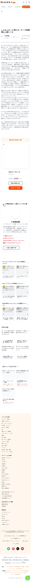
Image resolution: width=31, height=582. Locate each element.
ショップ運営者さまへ (22, 535)
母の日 (3, 516)
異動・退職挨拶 (5, 488)
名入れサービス (5, 480)
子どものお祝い (5, 474)
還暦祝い (4, 470)
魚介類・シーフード (6, 425)
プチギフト (4, 461)
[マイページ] (26, 2)
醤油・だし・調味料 (6, 431)
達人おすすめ (26, 6)
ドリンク (4, 447)
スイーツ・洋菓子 (6, 419)
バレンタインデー (6, 512)
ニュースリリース (12, 568)
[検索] (23, 2)
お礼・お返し (5, 467)
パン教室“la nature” (8, 235)
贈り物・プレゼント (6, 457)
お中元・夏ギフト (6, 520)
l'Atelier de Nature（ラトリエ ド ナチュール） (14, 240)
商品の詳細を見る (15, 183)
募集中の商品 (5, 504)
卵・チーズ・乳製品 (6, 439)
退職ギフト (4, 486)
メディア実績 (15, 543)
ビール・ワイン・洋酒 (7, 451)
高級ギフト (4, 476)
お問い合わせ (25, 541)
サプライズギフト (6, 478)
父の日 (3, 518)
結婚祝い (4, 463)
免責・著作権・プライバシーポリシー (11, 541)
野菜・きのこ (5, 443)
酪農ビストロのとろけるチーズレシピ (12, 242)
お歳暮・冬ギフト (6, 524)
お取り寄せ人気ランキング (8, 492)
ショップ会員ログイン (15, 538)
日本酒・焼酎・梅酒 (6, 449)
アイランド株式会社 (9, 566)
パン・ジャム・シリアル (7, 433)
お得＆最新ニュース (6, 498)
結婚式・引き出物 (6, 484)
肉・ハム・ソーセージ (7, 423)
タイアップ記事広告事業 (15, 574)
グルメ (3, 6)
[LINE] (8, 548)
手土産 (3, 459)
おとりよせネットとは (9, 535)
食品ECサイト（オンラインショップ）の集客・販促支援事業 (18, 570)
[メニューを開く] (29, 2)
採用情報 (23, 566)
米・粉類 (4, 437)
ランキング (17, 6)
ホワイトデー (5, 514)
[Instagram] (13, 548)
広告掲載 (27, 566)
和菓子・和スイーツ (6, 421)
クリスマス (4, 522)
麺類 (3, 435)
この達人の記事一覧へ (11, 247)
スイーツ (10, 6)
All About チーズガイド (9, 238)
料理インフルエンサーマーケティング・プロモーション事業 (15, 572)
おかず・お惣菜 (5, 427)
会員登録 (4, 506)
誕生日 (3, 472)
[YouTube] (22, 548)
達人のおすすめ (5, 494)
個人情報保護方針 (17, 566)
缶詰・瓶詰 (4, 445)
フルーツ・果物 (5, 441)
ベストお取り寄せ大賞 (7, 496)
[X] (17, 548)
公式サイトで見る (15, 188)
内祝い (3, 482)
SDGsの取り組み (19, 568)
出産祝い (4, 465)
